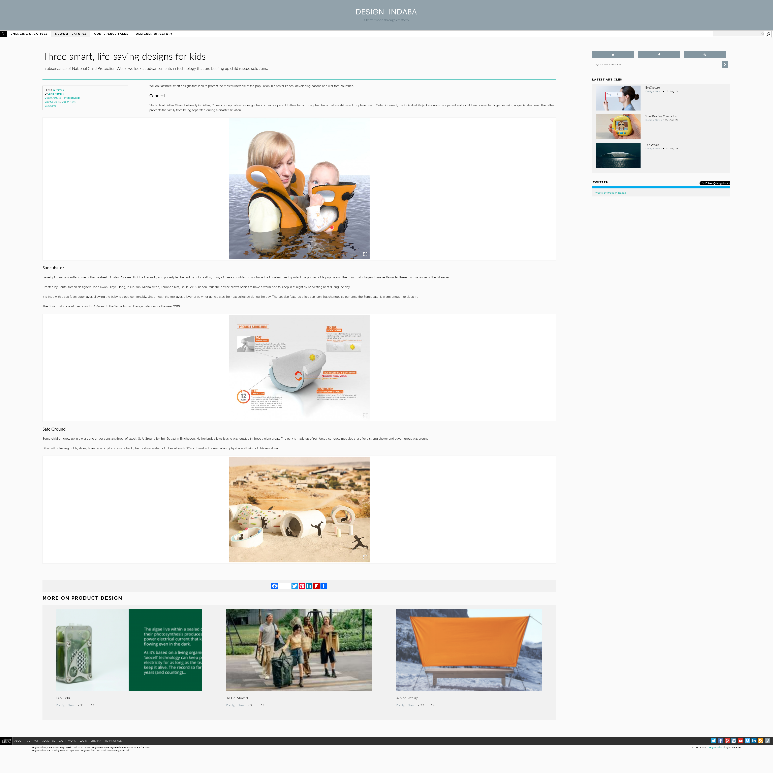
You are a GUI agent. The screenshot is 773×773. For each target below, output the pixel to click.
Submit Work (67, 740)
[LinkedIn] (309, 585)
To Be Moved (237, 697)
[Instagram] (733, 740)
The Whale (652, 145)
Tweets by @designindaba (610, 192)
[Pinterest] (302, 585)
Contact (32, 740)
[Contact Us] (767, 740)
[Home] (386, 13)
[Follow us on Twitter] (613, 54)
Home (3, 34)
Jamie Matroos (56, 93)
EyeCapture (652, 87)
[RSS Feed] (760, 740)
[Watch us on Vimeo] (747, 740)
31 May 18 (58, 89)
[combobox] (738, 33)
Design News (68, 101)
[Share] (323, 585)
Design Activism (53, 97)
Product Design (72, 97)
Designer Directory (154, 33)
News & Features (71, 33)
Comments (50, 105)
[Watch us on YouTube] (740, 740)
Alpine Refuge (407, 697)
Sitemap (96, 740)
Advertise (48, 740)
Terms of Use (113, 740)
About (18, 740)
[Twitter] (294, 585)
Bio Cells (63, 697)
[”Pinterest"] (705, 54)
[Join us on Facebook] (659, 54)
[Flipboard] (316, 585)
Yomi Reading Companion (661, 116)
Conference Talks (111, 33)
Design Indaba (714, 747)
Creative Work (52, 101)
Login (83, 740)
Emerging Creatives (29, 33)
